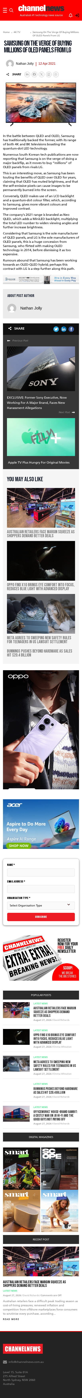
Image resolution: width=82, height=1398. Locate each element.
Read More (11, 1319)
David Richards (61, 1020)
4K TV (17, 32)
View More (11, 1149)
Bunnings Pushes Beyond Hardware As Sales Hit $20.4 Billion (55, 1091)
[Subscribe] (68, 14)
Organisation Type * (18, 898)
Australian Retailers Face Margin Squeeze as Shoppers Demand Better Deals (54, 1012)
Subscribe (41, 917)
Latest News (40, 1003)
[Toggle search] (11, 10)
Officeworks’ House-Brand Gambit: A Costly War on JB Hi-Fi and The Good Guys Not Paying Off (55, 1115)
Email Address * (16, 881)
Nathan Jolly (31, 308)
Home (6, 32)
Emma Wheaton (62, 1046)
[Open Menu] (5, 10)
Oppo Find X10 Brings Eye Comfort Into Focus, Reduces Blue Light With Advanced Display (54, 1039)
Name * (11, 865)
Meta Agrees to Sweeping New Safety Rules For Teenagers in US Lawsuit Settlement (54, 1066)
